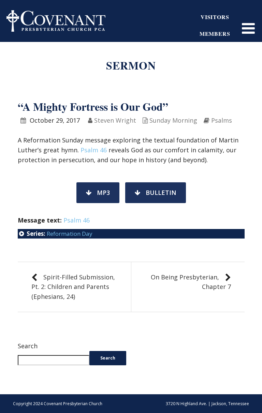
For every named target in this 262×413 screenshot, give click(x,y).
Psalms (221, 120)
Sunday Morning (173, 120)
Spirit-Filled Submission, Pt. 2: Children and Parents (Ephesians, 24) (73, 287)
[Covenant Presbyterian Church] (55, 20)
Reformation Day (69, 234)
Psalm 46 (94, 150)
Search (28, 346)
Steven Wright (115, 120)
